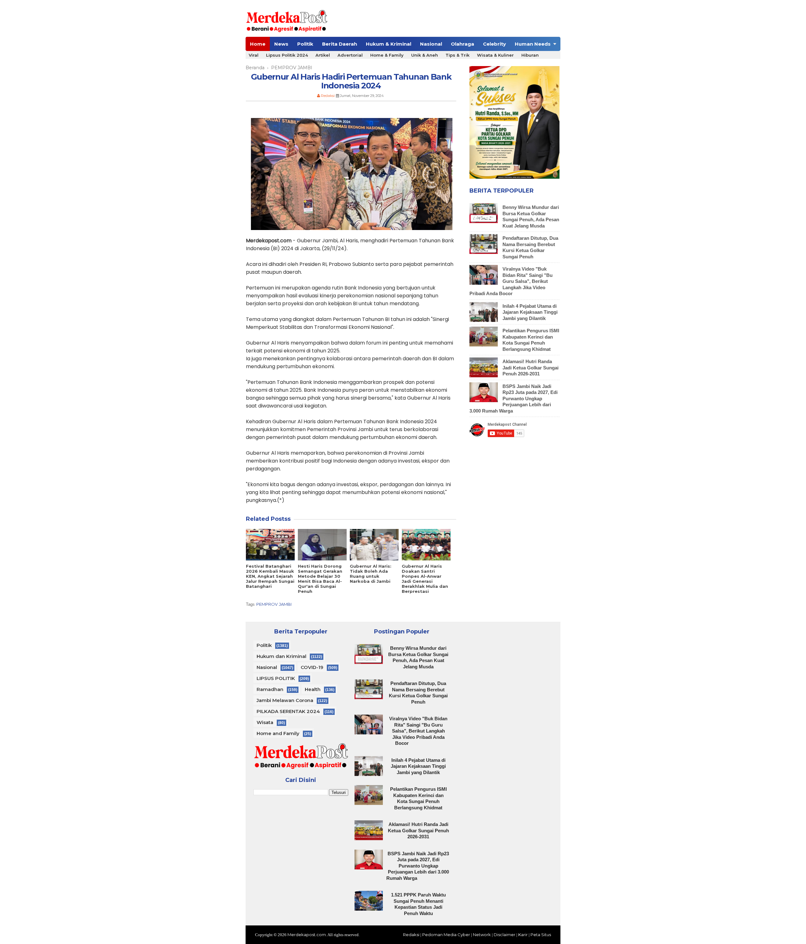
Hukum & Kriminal (388, 44)
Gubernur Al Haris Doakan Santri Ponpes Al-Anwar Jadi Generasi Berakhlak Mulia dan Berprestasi (425, 579)
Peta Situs (541, 934)
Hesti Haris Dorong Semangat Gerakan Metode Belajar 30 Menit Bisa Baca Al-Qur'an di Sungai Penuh (320, 579)
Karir (523, 934)
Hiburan (530, 55)
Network (482, 934)
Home (257, 44)
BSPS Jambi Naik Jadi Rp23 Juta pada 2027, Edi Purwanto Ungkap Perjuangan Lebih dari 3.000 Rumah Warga (513, 398)
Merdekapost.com (306, 934)
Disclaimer (504, 934)
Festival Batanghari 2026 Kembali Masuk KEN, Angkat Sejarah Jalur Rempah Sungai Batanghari (270, 576)
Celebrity (494, 44)
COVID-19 (312, 667)
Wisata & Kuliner (495, 55)
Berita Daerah (339, 44)
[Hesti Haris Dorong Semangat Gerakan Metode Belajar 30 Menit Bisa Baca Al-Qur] (322, 544)
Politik (305, 44)
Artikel (322, 55)
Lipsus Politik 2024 (287, 55)
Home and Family (278, 733)
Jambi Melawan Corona (285, 700)
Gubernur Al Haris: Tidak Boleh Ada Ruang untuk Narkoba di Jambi (370, 574)
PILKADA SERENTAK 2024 (288, 711)
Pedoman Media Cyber (446, 934)
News (281, 44)
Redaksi (411, 934)
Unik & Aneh (424, 55)
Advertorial (350, 55)
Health (313, 689)
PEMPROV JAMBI (274, 604)
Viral (253, 55)
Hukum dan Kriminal (281, 656)
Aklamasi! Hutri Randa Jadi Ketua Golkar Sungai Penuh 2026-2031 (530, 367)
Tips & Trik (457, 55)
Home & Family (387, 55)
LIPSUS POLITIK (276, 678)
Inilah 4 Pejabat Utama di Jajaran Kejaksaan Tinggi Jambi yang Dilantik (530, 312)
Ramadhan (270, 689)
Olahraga (462, 44)
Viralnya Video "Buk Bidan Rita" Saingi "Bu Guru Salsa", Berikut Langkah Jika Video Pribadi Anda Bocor (511, 281)
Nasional (431, 44)
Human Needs (533, 44)
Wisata (265, 722)
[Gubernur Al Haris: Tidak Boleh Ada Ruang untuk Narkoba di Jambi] (374, 544)
